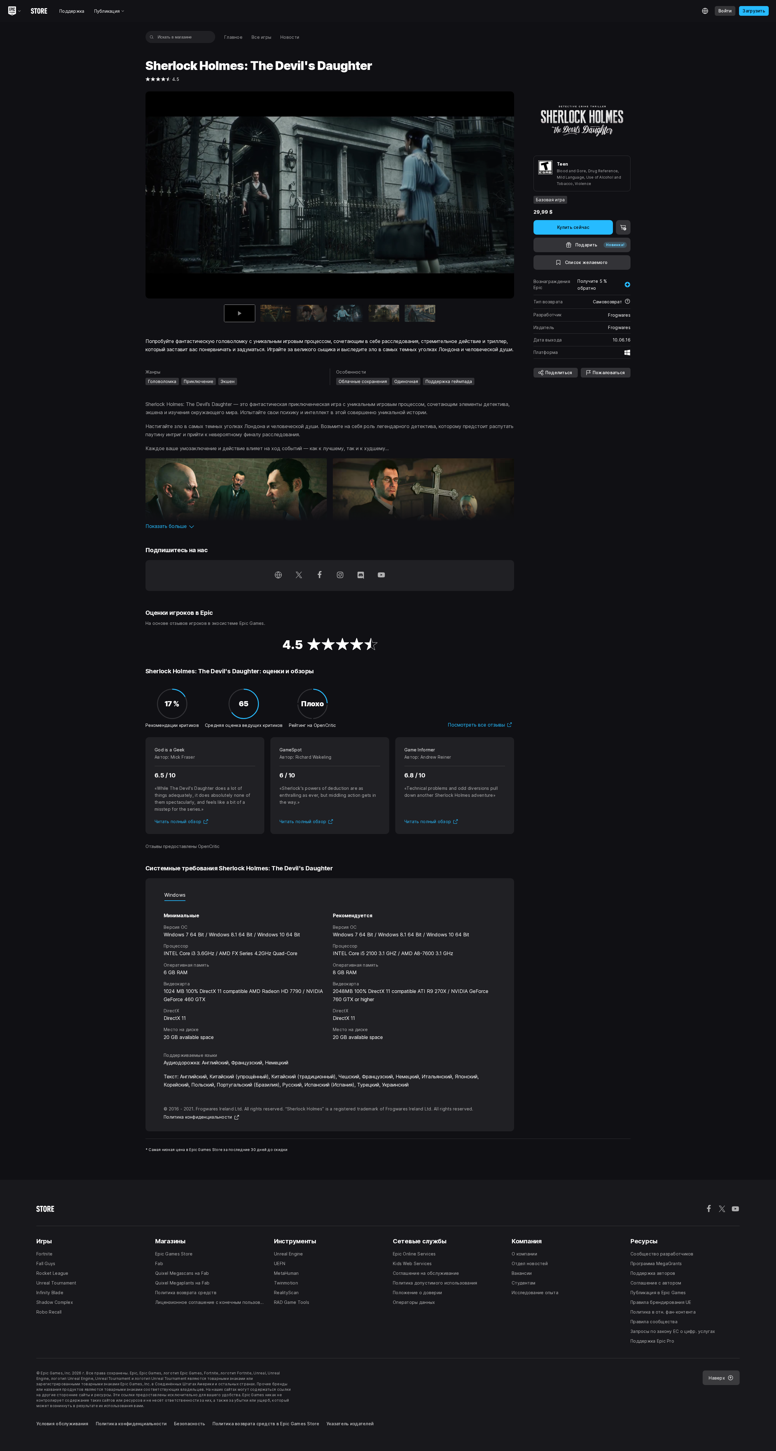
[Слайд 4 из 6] (347, 313)
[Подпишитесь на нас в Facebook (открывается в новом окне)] (319, 575)
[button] (330, 526)
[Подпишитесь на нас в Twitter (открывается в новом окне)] (299, 575)
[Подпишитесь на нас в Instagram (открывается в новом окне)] (340, 575)
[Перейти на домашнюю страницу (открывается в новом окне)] (278, 575)
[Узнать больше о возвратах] (627, 301)
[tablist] (330, 895)
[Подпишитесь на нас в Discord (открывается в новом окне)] (360, 575)
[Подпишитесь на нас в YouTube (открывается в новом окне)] (381, 575)
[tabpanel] (330, 971)
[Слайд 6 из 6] (420, 313)
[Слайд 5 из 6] (384, 313)
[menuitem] (233, 37)
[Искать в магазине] (152, 37)
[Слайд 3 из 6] (311, 313)
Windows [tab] (175, 895)
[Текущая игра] (239, 313)
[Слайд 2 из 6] (275, 313)
